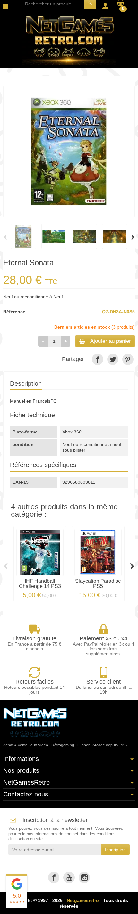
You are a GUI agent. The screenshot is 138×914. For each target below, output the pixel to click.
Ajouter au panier (110, 341)
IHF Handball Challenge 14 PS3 (40, 583)
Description (26, 383)
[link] (97, 359)
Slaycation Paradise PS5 (98, 583)
